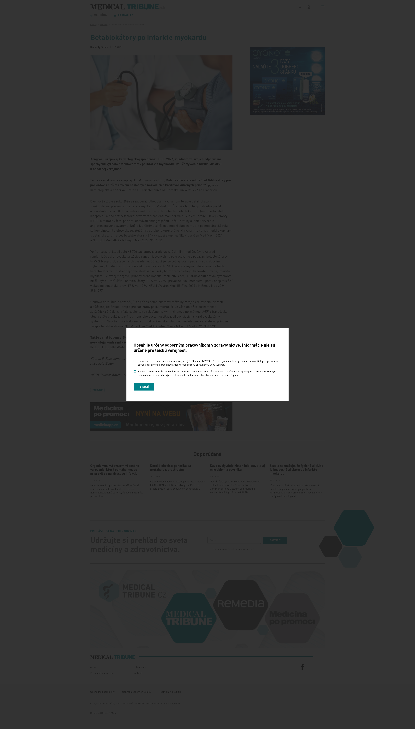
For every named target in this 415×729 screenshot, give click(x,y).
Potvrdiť (144, 386)
